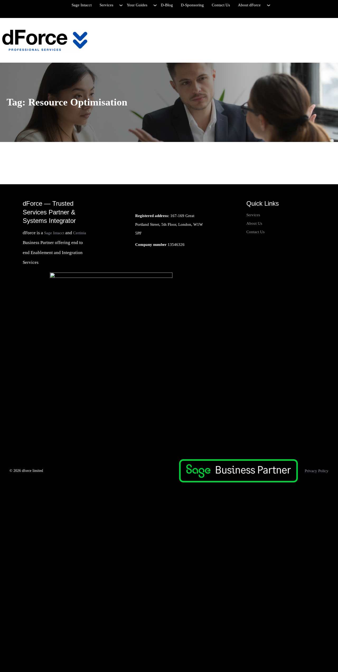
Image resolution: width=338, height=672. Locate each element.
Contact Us (255, 232)
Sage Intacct (54, 233)
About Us (254, 223)
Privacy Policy (316, 471)
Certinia (79, 233)
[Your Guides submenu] (155, 5)
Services (253, 215)
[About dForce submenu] (268, 5)
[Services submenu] (121, 5)
